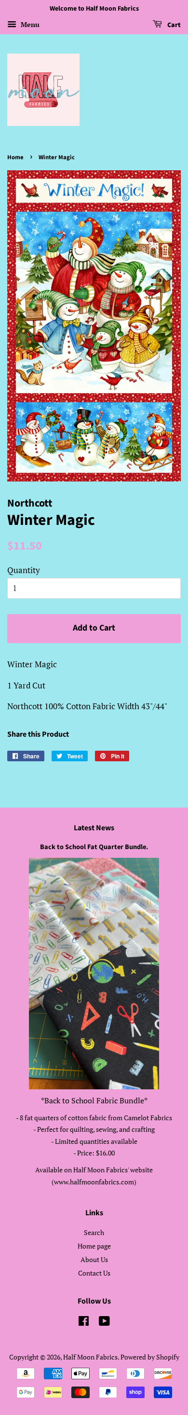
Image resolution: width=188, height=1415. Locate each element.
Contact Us (94, 1273)
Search (94, 1232)
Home (15, 157)
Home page (94, 1245)
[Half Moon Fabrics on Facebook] (83, 1322)
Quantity (23, 570)
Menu (29, 24)
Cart (173, 25)
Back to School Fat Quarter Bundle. (94, 847)
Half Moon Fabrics (90, 1356)
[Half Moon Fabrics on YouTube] (104, 1322)
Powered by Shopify (150, 1356)
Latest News (94, 828)
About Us (94, 1259)
